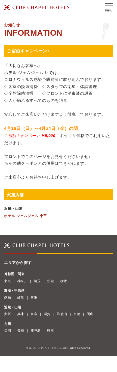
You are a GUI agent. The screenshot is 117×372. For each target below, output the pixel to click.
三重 (33, 298)
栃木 (63, 281)
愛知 (7, 298)
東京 (7, 281)
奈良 (33, 314)
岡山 (90, 314)
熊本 (50, 331)
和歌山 (62, 314)
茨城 (50, 281)
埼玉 (37, 281)
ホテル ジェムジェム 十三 (25, 216)
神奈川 (22, 281)
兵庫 (20, 314)
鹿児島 (35, 331)
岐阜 (20, 298)
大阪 (7, 314)
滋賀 (47, 314)
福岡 (7, 331)
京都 (76, 314)
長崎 (20, 331)
